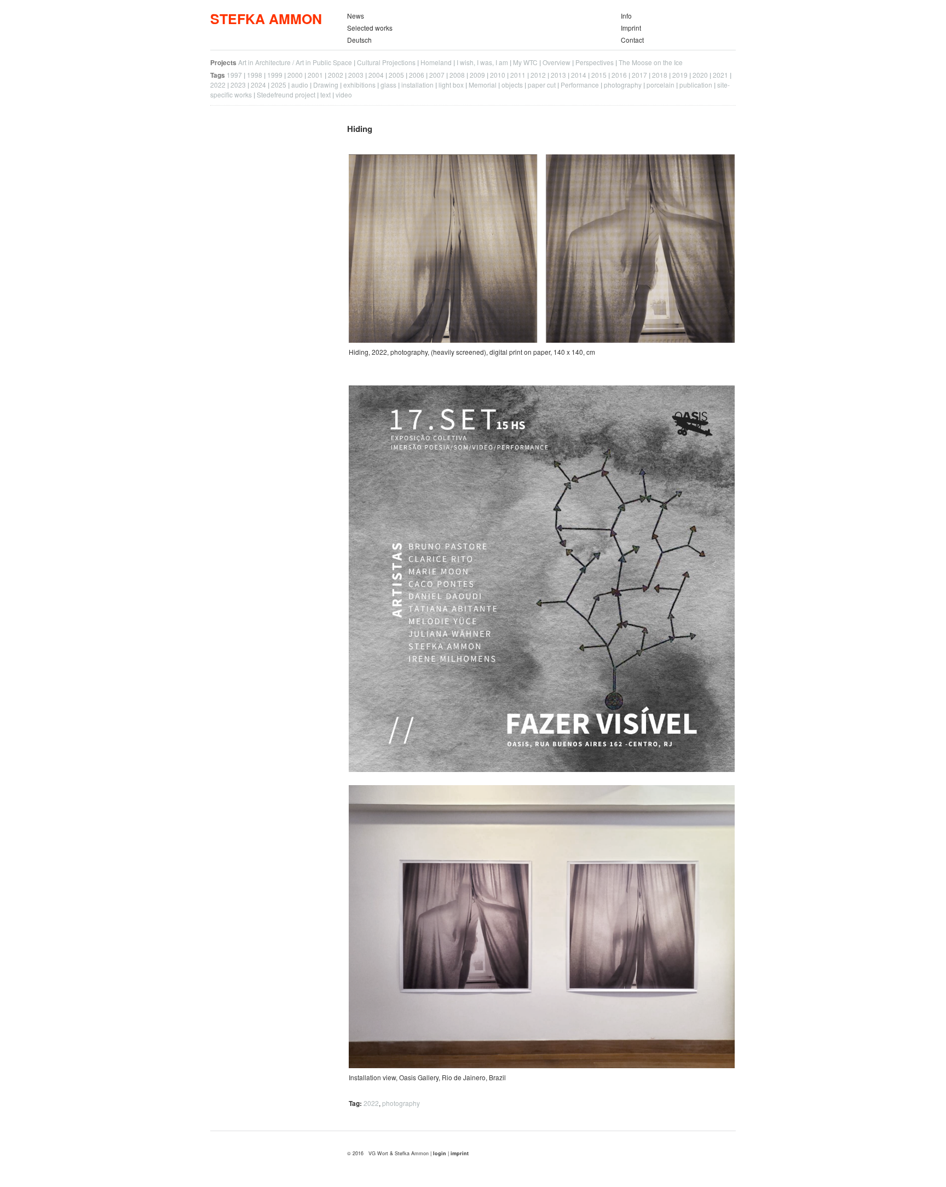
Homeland (436, 62)
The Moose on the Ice (651, 62)
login (440, 1153)
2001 (315, 74)
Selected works (370, 27)
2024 (258, 84)
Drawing (325, 84)
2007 (437, 74)
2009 (477, 74)
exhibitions (359, 84)
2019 (680, 74)
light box (451, 84)
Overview (556, 62)
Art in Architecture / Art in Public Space (295, 62)
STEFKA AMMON (266, 18)
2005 (396, 74)
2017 (639, 74)
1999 (274, 74)
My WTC (525, 62)
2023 (238, 84)
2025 (278, 84)
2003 (356, 74)
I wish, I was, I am (482, 62)
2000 (295, 74)
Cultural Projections (386, 62)
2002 (335, 74)
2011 (518, 74)
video (344, 94)
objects (512, 84)
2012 (538, 74)
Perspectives (594, 62)
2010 (497, 74)
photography (623, 84)
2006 (416, 74)
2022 (218, 84)
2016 (619, 74)
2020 (700, 74)
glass (388, 84)
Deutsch (359, 39)
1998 (254, 74)
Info (626, 15)
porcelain (660, 84)
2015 (599, 74)
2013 (558, 74)
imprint (460, 1153)
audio (299, 84)
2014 (578, 74)
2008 (457, 74)
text (325, 94)
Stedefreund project (286, 94)
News (355, 15)
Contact (632, 39)
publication (695, 84)
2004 (376, 74)
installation (417, 84)
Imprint (631, 27)
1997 (234, 74)
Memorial (483, 84)
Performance (580, 84)
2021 (720, 74)
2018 (659, 74)
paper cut (542, 84)
